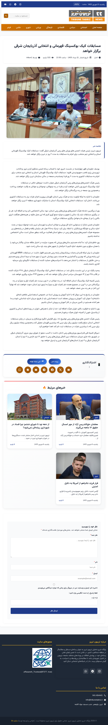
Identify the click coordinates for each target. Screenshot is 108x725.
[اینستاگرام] (20, 4)
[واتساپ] (19, 370)
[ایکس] (60, 370)
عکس (18, 27)
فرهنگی (49, 27)
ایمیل (94, 573)
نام (95, 562)
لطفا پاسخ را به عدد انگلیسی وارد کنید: (83, 593)
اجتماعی (83, 27)
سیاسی (72, 27)
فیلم (9, 27)
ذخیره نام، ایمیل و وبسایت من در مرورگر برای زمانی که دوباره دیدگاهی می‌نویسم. (67, 588)
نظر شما (93, 535)
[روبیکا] (27, 370)
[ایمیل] (68, 370)
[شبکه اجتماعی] (10, 4)
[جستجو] (6, 16)
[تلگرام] (15, 4)
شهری (28, 27)
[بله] (36, 370)
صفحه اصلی (97, 27)
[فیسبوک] (52, 370)
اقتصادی (61, 27)
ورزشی (38, 27)
